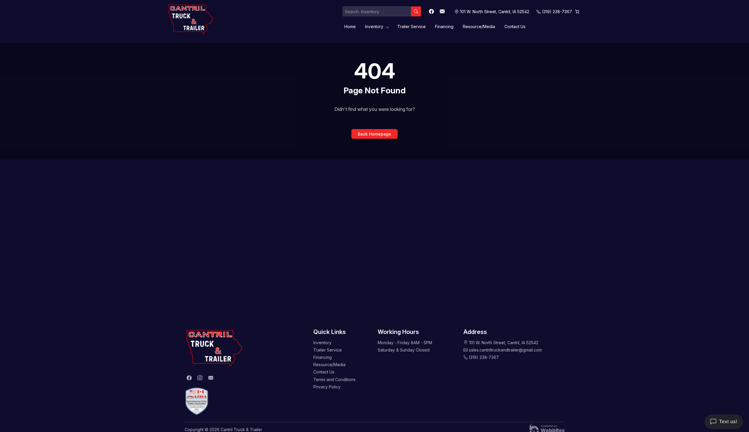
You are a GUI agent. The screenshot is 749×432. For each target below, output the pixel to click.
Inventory (374, 26)
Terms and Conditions (334, 379)
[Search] (416, 11)
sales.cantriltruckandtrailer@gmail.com (505, 349)
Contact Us (514, 26)
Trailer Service (411, 26)
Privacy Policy (327, 386)
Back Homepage (374, 133)
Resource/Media (479, 26)
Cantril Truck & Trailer (241, 429)
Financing (444, 26)
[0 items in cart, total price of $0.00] (577, 11)
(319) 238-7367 (557, 11)
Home (350, 26)
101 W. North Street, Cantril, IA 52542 (503, 342)
